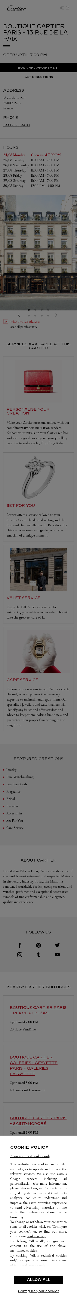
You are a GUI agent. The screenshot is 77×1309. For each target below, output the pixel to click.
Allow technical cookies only (30, 1156)
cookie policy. (36, 1236)
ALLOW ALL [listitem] (38, 1280)
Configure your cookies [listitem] (38, 1291)
